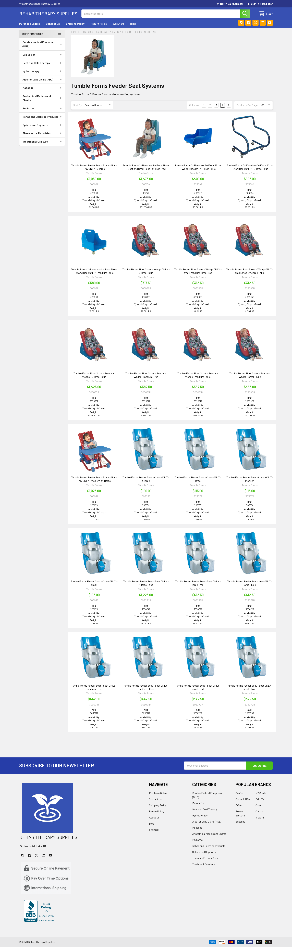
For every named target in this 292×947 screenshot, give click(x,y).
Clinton (259, 811)
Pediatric (28, 108)
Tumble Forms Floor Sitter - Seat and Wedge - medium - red (145, 375)
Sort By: (78, 105)
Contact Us (53, 23)
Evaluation (28, 54)
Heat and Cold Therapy (36, 62)
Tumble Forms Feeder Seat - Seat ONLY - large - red (198, 583)
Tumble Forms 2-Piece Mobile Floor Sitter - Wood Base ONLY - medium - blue (94, 271)
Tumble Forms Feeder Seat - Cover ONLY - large (198, 479)
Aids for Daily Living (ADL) (37, 79)
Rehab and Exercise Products (40, 116)
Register (267, 3)
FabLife (260, 799)
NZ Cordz (261, 793)
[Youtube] (270, 23)
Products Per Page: (247, 105)
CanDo (239, 793)
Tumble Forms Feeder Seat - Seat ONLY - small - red (198, 687)
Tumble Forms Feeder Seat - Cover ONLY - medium (249, 479)
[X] (255, 23)
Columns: (194, 105)
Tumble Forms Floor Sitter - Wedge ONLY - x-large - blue (146, 271)
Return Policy (99, 23)
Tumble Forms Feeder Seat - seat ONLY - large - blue (249, 583)
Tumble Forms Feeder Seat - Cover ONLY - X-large (146, 479)
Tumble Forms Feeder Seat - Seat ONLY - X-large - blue (146, 583)
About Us (118, 23)
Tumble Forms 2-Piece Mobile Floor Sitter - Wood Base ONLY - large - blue (198, 167)
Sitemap (154, 829)
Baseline (240, 821)
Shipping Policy (75, 23)
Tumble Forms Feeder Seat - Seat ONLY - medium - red (94, 687)
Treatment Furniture (35, 141)
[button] (81, 808)
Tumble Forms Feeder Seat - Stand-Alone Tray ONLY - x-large (94, 167)
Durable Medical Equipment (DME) (39, 44)
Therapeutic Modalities (36, 133)
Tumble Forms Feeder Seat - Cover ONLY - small (94, 583)
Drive (238, 805)
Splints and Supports (35, 124)
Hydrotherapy (30, 71)
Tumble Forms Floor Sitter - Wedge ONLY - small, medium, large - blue (249, 271)
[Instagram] (241, 23)
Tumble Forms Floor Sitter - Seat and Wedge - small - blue (249, 375)
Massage (27, 87)
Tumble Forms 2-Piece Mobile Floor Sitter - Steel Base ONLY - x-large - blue (250, 167)
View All (260, 817)
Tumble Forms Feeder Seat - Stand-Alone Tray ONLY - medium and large (94, 479)
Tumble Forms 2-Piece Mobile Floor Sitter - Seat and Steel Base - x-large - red (146, 167)
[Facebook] (248, 23)
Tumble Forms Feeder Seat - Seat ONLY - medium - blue (146, 687)
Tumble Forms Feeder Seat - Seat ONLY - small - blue (250, 687)
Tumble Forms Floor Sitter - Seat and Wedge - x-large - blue (94, 375)
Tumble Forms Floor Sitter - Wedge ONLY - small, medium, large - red (198, 271)
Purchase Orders (29, 23)
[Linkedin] (263, 23)
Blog (133, 23)
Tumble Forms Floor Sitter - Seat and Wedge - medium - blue (197, 375)
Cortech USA (243, 799)
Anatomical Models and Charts (36, 98)
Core (258, 805)
